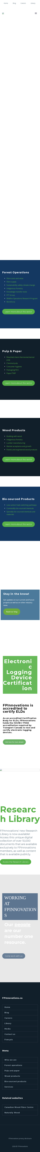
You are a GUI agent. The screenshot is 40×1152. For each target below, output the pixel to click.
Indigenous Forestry (15, 288)
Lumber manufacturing (16, 443)
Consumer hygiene (14, 366)
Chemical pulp (12, 363)
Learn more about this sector (18, 311)
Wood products (12, 1076)
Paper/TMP (11, 373)
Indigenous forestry (15, 439)
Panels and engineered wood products (22, 449)
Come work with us (14, 956)
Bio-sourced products (15, 1081)
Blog (14, 3)
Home (6, 3)
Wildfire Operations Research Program (22, 298)
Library (33, 3)
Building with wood (14, 436)
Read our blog (11, 612)
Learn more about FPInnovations (20, 182)
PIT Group (11, 295)
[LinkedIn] (19, 1130)
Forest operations (13, 1065)
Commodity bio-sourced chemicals (20, 508)
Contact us (9, 1034)
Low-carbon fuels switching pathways (22, 505)
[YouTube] (21, 1130)
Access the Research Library (15, 861)
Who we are (10, 1060)
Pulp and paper (12, 1071)
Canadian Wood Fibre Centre (18, 1107)
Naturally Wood (12, 1113)
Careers (23, 3)
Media (7, 1029)
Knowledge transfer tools (17, 292)
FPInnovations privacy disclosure (20, 1138)
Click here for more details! (14, 742)
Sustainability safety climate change (21, 285)
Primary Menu (36, 13)
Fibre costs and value (15, 278)
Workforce (11, 302)
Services (8, 1087)
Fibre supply (11, 282)
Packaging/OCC (13, 370)
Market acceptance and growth (19, 446)
